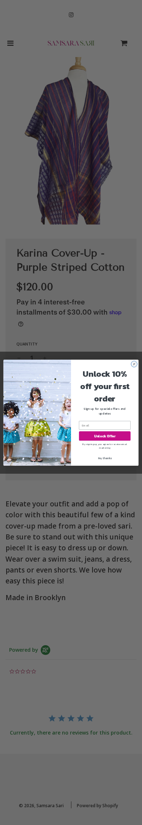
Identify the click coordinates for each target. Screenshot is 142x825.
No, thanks (105, 458)
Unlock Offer (104, 435)
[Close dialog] (134, 364)
